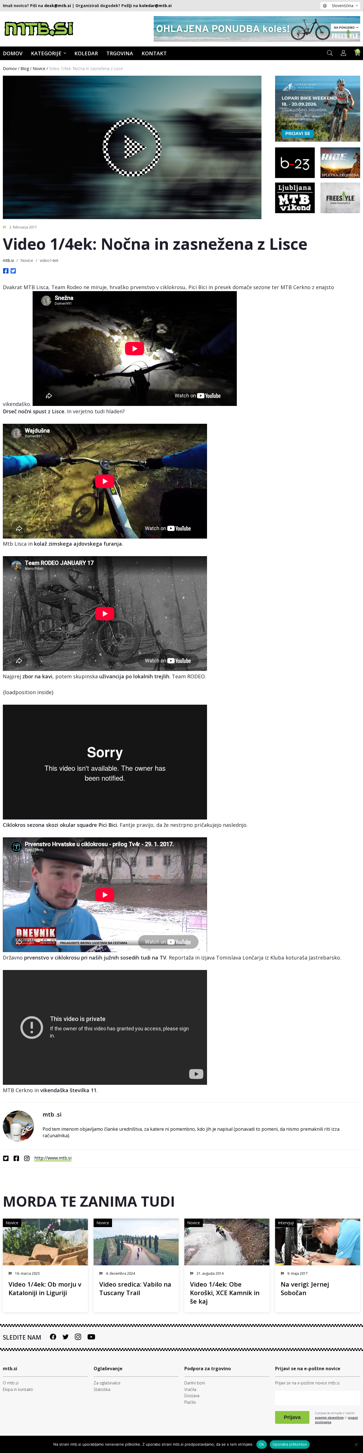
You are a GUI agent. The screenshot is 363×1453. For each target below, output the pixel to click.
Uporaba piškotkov (290, 1444)
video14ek (49, 260)
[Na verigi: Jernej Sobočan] (317, 1242)
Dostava (191, 1395)
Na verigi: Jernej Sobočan (305, 1288)
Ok (261, 1444)
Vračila (190, 1389)
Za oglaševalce (107, 1383)
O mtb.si (10, 1383)
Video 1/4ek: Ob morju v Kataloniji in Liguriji (45, 1288)
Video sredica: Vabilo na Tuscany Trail (135, 1288)
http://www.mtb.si (52, 1158)
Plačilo (190, 1402)
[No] (356, 1444)
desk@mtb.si (57, 5)
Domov (10, 68)
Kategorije (46, 53)
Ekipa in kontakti (18, 1389)
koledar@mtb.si (155, 5)
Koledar (86, 53)
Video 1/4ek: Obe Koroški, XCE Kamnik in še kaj (224, 1292)
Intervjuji (286, 1222)
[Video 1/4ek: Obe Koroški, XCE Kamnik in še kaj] (226, 1242)
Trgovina (119, 53)
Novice (39, 68)
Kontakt (154, 53)
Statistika (102, 1389)
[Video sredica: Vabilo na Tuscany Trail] (136, 1242)
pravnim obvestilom (329, 1418)
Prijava (292, 1417)
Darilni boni (194, 1383)
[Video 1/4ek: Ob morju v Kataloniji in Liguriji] (45, 1242)
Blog (24, 68)
